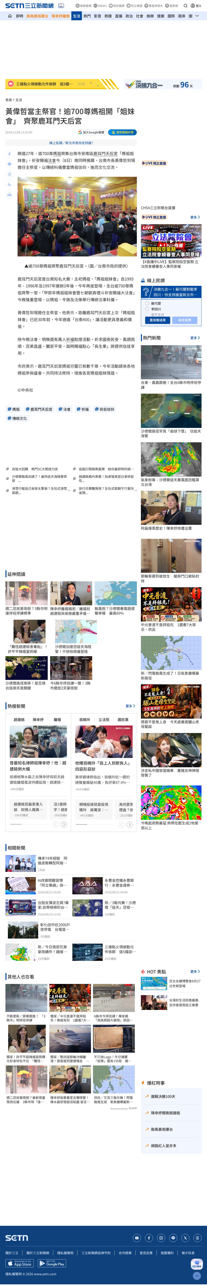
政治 (129, 15)
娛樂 (150, 15)
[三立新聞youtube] (137, 1238)
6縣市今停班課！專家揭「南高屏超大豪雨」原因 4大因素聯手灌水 (113, 1018)
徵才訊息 (188, 1252)
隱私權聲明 (65, 1252)
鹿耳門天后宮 (105, 153)
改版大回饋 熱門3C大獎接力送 (35, 468)
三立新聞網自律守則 (96, 1252)
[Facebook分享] (9, 154)
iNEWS (102, 6)
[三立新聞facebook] (149, 1238)
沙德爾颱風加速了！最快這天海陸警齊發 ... (39, 478)
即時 (19, 15)
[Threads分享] (9, 174)
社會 (139, 15)
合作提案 (125, 1252)
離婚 (57, 719)
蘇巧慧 (156, 303)
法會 (52, 160)
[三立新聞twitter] (185, 1238)
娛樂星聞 (85, 6)
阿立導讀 (136, 6)
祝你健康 (119, 6)
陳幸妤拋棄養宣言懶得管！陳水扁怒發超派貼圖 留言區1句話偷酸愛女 (70, 1099)
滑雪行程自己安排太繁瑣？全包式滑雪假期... (39, 490)
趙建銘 (19, 719)
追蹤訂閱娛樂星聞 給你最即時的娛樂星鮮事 (106, 468)
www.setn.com (45, 1273)
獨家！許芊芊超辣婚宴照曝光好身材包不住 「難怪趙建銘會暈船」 (25, 1059)
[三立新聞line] (173, 1238)
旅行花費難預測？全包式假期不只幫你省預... (106, 490)
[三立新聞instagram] (161, 1238)
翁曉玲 (84, 719)
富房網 (173, 6)
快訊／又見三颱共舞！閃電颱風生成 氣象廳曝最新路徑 (113, 1099)
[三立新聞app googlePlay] (52, 1263)
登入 (199, 6)
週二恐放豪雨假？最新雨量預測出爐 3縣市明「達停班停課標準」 (25, 1099)
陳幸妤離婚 (61, 15)
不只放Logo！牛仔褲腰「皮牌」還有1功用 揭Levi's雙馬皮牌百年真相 (111, 1059)
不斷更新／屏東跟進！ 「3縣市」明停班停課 (25, 1018)
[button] (185, 5)
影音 (97, 15)
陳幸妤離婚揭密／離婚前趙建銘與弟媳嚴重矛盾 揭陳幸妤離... (70, 611)
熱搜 (108, 15)
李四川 (156, 309)
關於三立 (11, 1252)
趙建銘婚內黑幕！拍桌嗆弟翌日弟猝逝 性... (108, 478)
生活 (76, 15)
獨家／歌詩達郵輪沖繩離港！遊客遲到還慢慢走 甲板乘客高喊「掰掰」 (69, 1059)
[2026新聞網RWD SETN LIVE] (61, 5)
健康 (160, 15)
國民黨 (123, 719)
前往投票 (184, 319)
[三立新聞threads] (197, 1238)
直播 (118, 15)
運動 (192, 15)
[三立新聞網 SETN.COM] (9, 15)
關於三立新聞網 (37, 1252)
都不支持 (157, 315)
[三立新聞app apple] (19, 1263)
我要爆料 (167, 1252)
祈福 (70, 339)
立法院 (103, 719)
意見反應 (146, 1252)
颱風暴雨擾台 (37, 15)
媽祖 (57, 153)
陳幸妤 (38, 719)
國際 (171, 15)
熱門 (87, 15)
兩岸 (181, 15)
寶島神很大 (156, 6)
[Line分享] (9, 164)
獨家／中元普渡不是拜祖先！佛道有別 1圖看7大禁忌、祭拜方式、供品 (70, 1018)
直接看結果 (158, 319)
